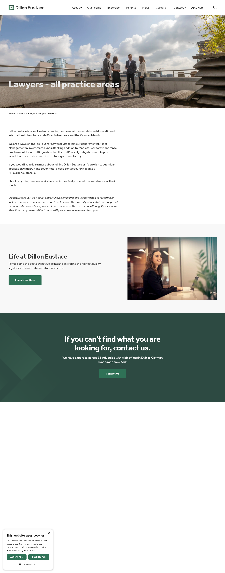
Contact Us (112, 373)
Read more (29, 550)
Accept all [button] (16, 557)
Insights (131, 7)
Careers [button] (161, 7)
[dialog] (28, 549)
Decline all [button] (38, 557)
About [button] (76, 7)
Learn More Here (25, 280)
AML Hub (197, 7)
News (146, 7)
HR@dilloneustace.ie (22, 173)
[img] (172, 268)
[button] (28, 564)
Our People (94, 7)
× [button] (49, 533)
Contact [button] (179, 7)
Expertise (113, 7)
